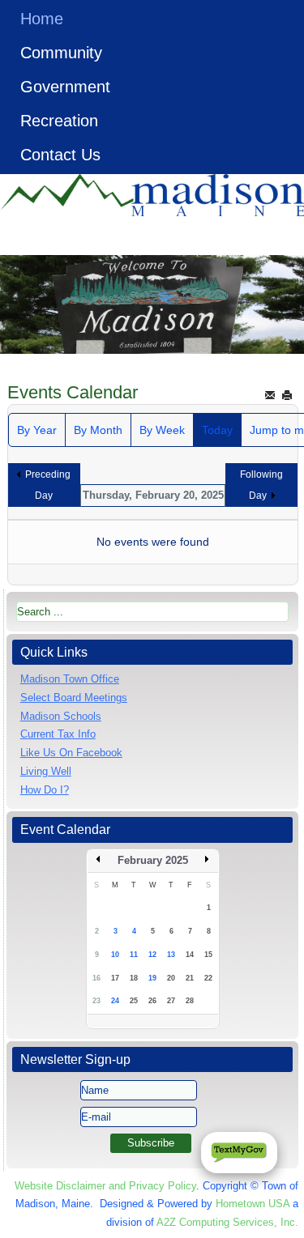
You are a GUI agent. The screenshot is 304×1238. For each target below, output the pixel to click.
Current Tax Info (58, 734)
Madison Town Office (69, 679)
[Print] (287, 395)
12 (152, 955)
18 (134, 978)
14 (190, 955)
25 (134, 1001)
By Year (37, 429)
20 (171, 978)
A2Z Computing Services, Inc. (227, 1222)
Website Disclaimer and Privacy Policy (105, 1186)
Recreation (59, 121)
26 (152, 1001)
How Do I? (44, 790)
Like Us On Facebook (71, 753)
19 (152, 978)
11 (134, 955)
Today (217, 429)
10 (115, 955)
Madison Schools (60, 716)
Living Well (45, 771)
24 (115, 1001)
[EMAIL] (270, 395)
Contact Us (60, 155)
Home (41, 19)
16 (96, 978)
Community (61, 53)
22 (208, 978)
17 (115, 978)
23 (96, 1001)
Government (65, 87)
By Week (162, 429)
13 (171, 955)
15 (208, 955)
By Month (98, 429)
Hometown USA (252, 1204)
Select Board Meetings (73, 697)
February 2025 (153, 860)
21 (190, 978)
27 (171, 1001)
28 (190, 1001)
